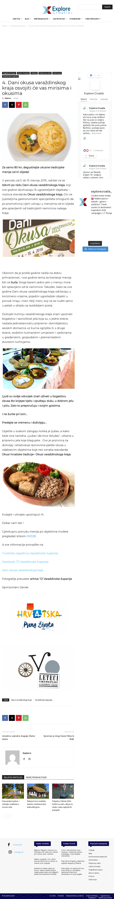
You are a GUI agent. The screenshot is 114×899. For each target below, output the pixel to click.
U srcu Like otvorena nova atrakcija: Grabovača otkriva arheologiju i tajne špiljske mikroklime (71, 853)
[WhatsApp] (25, 105)
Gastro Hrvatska (23, 73)
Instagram (18, 852)
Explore (8, 98)
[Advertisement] (57, 50)
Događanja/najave (17, 26)
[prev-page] (4, 816)
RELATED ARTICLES (13, 777)
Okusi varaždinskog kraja (21, 700)
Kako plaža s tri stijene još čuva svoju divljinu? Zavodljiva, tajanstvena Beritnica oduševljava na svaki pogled (72, 871)
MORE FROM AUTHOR (36, 777)
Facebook (17, 844)
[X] (12, 105)
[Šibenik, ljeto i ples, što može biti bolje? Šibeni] (107, 221)
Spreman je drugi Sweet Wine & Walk (58, 738)
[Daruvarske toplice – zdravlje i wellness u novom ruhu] (13, 791)
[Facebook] (5, 105)
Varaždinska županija (10, 76)
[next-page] (9, 816)
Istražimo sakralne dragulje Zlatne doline (18, 738)
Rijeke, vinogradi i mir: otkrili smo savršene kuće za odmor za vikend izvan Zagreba (45, 861)
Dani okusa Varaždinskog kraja (22, 570)
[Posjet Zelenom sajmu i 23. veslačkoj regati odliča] (95, 235)
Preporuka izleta (45, 73)
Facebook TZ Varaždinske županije (25, 561)
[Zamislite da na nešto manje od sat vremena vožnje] (83, 228)
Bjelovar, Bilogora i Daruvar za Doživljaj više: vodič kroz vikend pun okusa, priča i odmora (46, 852)
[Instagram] (30, 759)
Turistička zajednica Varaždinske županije (30, 553)
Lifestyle (34, 73)
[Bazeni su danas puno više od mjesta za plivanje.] (95, 221)
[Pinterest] (19, 105)
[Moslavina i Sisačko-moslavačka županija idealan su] (107, 235)
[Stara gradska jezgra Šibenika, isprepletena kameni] (83, 221)
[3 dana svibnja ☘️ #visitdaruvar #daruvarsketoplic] (107, 228)
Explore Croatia (94, 93)
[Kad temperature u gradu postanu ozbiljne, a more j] (83, 235)
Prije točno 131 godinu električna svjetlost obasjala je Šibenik (72, 862)
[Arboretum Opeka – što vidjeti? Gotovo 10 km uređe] (95, 228)
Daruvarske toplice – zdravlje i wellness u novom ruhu (11, 804)
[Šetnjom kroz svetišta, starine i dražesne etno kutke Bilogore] (38, 791)
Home (4, 26)
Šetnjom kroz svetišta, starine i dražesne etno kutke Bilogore (36, 804)
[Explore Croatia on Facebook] (95, 85)
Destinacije (57, 73)
